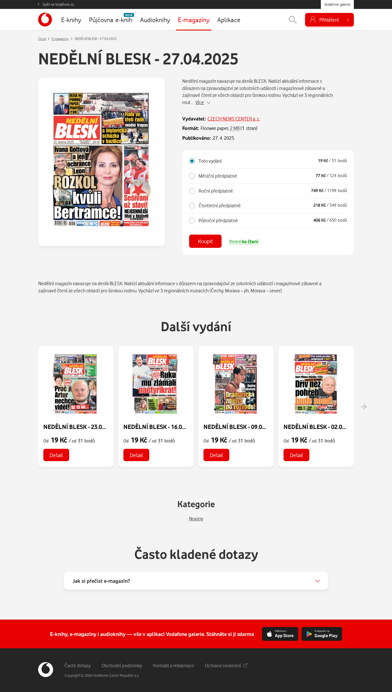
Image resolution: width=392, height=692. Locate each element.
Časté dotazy (78, 665)
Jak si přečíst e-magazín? (101, 581)
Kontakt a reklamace (173, 665)
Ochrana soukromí (223, 665)
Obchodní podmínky (122, 665)
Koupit (205, 241)
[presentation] (363, 407)
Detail (56, 455)
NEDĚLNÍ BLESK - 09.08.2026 (241, 426)
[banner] (45, 19)
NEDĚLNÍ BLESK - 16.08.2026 (161, 426)
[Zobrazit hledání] (293, 19)
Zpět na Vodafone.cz (58, 4)
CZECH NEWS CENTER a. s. (233, 119)
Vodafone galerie (337, 4)
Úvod (42, 39)
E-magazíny (60, 39)
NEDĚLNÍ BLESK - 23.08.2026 (81, 426)
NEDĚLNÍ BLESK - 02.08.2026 (321, 426)
